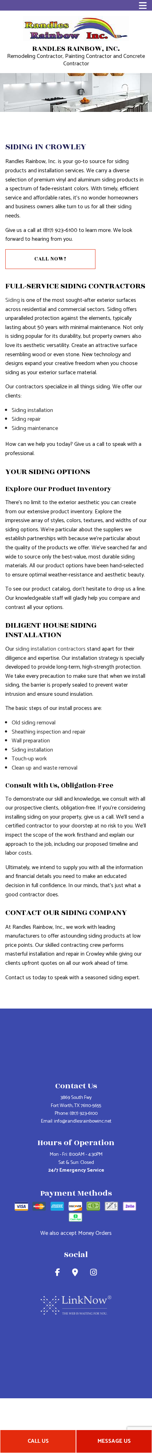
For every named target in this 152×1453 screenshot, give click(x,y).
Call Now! (50, 259)
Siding (12, 300)
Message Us (114, 1441)
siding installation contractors (51, 649)
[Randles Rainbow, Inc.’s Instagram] (93, 1273)
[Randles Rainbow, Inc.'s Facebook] (57, 1273)
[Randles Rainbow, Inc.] (76, 28)
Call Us (38, 1441)
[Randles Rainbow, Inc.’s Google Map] (75, 1273)
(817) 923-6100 (84, 1114)
